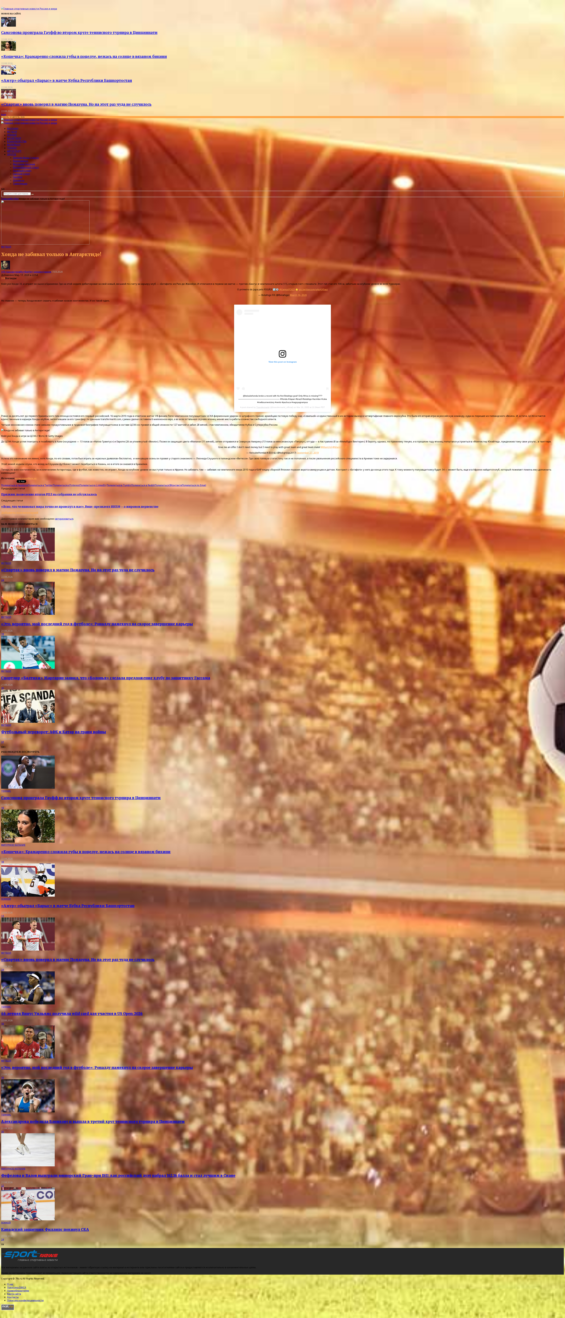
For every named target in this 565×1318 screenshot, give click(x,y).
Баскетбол (14, 138)
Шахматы (18, 180)
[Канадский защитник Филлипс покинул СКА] (28, 1219)
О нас (10, 1284)
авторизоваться (64, 518)
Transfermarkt (262, 407)
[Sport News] (29, 8)
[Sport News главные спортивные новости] (30, 1261)
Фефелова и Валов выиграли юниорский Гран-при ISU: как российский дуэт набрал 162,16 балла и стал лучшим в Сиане (118, 1175)
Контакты (13, 1297)
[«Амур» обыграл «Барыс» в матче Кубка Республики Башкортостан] (8, 73)
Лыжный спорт (22, 170)
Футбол (12, 131)
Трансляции (20, 183)
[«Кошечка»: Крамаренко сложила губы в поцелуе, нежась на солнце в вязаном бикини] (8, 49)
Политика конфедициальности (25, 1300)
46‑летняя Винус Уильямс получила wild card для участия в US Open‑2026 (72, 1013)
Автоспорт (14, 151)
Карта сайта (14, 1293)
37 (2, 742)
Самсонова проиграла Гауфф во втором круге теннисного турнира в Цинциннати (79, 32)
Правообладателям (18, 1290)
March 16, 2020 (298, 295)
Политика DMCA (16, 1287)
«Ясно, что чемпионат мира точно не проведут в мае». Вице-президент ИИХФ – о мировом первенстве (79, 506)
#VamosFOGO (287, 289)
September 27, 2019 (308, 452)
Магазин (12, 128)
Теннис (12, 148)
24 (2, 580)
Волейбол (13, 144)
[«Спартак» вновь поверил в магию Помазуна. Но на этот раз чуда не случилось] (8, 97)
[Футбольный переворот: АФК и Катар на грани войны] (28, 721)
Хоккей (12, 135)
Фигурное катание (24, 164)
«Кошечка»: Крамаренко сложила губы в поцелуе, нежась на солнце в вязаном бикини (84, 56)
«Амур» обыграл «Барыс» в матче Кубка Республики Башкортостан (66, 80)
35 (2, 1131)
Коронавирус (20, 161)
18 (2, 634)
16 (2, 1023)
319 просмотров (10, 271)
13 (2, 915)
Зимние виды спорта (26, 157)
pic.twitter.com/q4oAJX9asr (313, 289)
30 (2, 688)
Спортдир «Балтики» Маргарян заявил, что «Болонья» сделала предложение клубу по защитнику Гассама (105, 678)
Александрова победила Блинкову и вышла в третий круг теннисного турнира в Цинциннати (93, 1121)
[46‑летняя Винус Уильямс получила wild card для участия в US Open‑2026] (28, 1003)
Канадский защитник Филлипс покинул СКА (45, 1229)
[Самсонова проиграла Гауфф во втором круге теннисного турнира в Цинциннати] (8, 25)
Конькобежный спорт (26, 167)
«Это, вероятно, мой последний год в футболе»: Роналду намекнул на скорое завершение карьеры (97, 624)
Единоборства (16, 141)
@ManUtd (326, 447)
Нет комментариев (40, 271)
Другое (11, 154)
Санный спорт (21, 173)
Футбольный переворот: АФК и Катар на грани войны (53, 732)
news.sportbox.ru (25, 478)
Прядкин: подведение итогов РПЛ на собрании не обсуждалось (49, 494)
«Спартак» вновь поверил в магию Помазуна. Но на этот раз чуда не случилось (76, 104)
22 (2, 1185)
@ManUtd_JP (339, 447)
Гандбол (17, 177)
